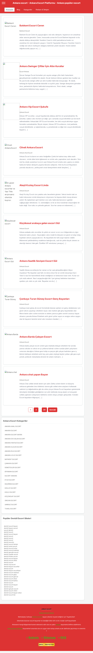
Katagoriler (28, 10)
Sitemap (49, 637)
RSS (63, 637)
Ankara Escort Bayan (13, 435)
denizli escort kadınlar (11, 550)
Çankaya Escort (11, 463)
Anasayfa (9, 10)
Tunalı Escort (10, 509)
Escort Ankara (24, 71)
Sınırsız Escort (11, 504)
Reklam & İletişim (42, 10)
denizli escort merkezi (11, 572)
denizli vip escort (10, 564)
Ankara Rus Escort (12, 451)
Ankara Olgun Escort (14, 447)
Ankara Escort (24, 112)
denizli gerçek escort (11, 589)
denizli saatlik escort (11, 554)
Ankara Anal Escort (25, 153)
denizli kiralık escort (11, 556)
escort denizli (8, 530)
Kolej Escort (10, 492)
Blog (18, 10)
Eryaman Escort (11, 471)
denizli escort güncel (11, 577)
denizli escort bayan (11, 526)
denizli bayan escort (11, 528)
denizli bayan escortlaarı (12, 570)
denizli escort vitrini (10, 591)
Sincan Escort (11, 500)
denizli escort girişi (10, 574)
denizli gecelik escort (11, 552)
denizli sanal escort (10, 546)
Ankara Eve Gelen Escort (15, 439)
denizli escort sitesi (10, 560)
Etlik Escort (10, 480)
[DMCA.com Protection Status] (46, 646)
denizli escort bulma (11, 581)
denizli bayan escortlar (11, 566)
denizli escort (8, 532)
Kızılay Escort (10, 488)
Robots (33, 637)
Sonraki (52, 410)
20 (44, 410)
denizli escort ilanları (11, 544)
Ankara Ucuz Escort (13, 455)
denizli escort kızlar (10, 548)
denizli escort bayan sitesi (13, 593)
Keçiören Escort (11, 484)
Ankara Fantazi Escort (14, 443)
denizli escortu (9, 542)
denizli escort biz (10, 595)
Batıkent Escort (24, 31)
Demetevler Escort (13, 467)
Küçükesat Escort (12, 496)
